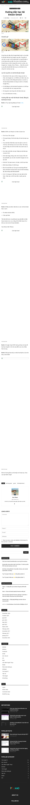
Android (4, 647)
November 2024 (6, 613)
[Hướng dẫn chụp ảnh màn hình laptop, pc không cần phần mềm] (5, 750)
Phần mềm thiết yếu (7, 667)
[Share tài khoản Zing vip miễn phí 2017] (5, 736)
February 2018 (5, 629)
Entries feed (5, 689)
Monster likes (5, 599)
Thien (3, 586)
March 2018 (5, 626)
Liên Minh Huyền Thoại (7, 662)
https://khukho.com (15, 499)
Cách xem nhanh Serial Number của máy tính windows (14, 561)
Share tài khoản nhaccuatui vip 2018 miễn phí (12, 596)
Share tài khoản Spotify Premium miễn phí (15, 591)
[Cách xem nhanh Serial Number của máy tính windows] (5, 710)
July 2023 (4, 618)
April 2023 (4, 624)
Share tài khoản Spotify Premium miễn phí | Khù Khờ (14, 594)
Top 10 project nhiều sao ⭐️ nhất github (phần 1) (13, 577)
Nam (3, 591)
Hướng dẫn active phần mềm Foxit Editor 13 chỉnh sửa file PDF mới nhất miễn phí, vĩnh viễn (15, 565)
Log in (3, 687)
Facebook (4, 651)
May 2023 (4, 622)
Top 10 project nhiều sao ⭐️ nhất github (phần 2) (13, 574)
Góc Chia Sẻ (5, 656)
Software (4, 669)
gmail (14, 483)
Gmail (15, 5)
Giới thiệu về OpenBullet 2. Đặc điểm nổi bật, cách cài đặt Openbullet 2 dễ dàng (15, 569)
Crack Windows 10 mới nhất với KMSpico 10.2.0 (16, 604)
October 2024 (5, 615)
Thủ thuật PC (5, 671)
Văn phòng (4, 678)
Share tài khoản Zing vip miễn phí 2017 (19, 734)
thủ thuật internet (20, 483)
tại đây (21, 102)
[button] (28, 2)
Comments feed (6, 691)
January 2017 (5, 635)
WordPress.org (5, 694)
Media (3, 664)
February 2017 (5, 633)
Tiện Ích (4, 673)
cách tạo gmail (9, 483)
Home (2, 5)
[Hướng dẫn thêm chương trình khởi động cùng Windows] (5, 743)
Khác (3, 660)
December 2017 (6, 631)
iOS (3, 658)
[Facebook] (15, 504)
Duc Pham (7, 17)
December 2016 (6, 637)
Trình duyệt (5, 676)
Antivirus (4, 649)
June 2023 (4, 620)
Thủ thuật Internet (9, 5)
